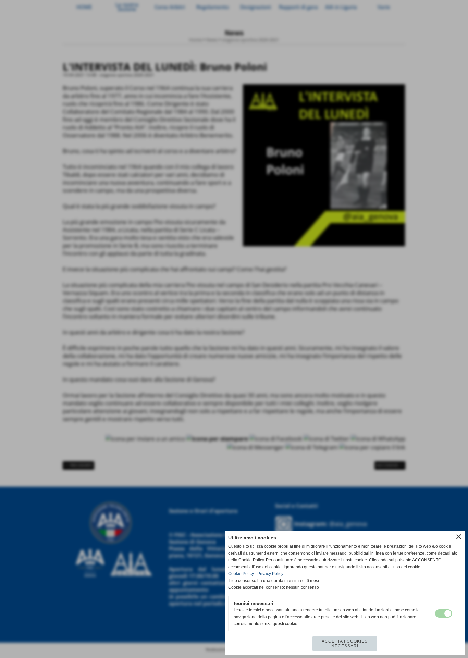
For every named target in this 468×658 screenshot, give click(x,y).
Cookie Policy (241, 573)
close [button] (459, 537)
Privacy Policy (270, 573)
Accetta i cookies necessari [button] (345, 643)
